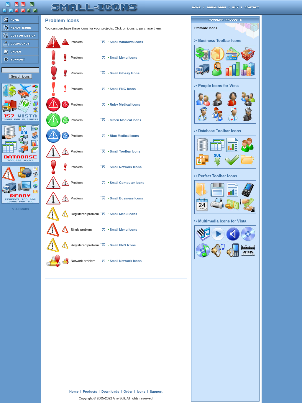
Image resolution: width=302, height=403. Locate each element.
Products (90, 391)
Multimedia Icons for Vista (221, 221)
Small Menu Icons (123, 57)
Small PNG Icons (123, 89)
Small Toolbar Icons (125, 151)
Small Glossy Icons (124, 73)
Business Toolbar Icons (219, 40)
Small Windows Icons (126, 42)
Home (73, 391)
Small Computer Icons (127, 182)
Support (156, 391)
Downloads (110, 391)
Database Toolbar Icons (219, 131)
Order (128, 391)
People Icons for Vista (218, 85)
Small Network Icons (126, 167)
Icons (141, 391)
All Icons (21, 209)
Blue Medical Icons (124, 135)
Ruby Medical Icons (125, 104)
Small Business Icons (126, 198)
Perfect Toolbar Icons (217, 176)
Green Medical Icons (125, 120)
